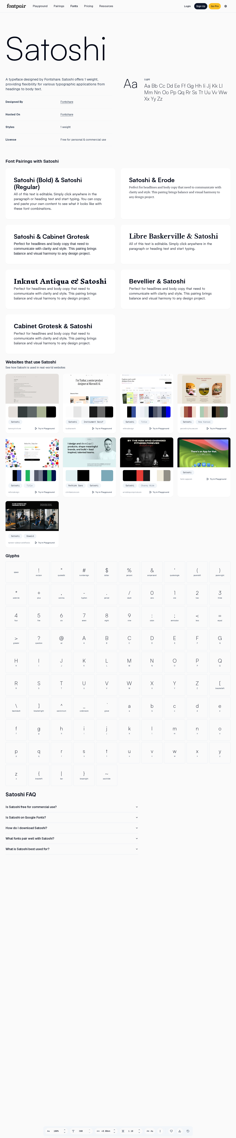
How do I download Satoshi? (26, 828)
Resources (106, 6)
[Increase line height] (139, 1129)
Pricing (88, 6)
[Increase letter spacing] (114, 1129)
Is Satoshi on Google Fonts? (26, 817)
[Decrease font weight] (89, 1132)
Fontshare (66, 102)
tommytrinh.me (14, 428)
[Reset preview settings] (188, 1131)
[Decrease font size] (64, 1132)
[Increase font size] (64, 1129)
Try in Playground (46, 428)
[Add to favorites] (171, 1131)
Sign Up (200, 6)
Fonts (74, 6)
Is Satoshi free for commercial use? (31, 807)
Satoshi (56, 48)
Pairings (59, 6)
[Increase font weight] (89, 1129)
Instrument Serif (93, 422)
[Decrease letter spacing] (114, 1132)
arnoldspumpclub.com (132, 492)
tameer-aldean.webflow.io (19, 542)
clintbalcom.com (72, 492)
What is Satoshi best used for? (27, 849)
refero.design (128, 428)
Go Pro (215, 6)
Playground (40, 6)
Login (187, 6)
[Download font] (179, 1131)
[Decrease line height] (139, 1132)
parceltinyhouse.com (189, 428)
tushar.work (71, 428)
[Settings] (225, 6)
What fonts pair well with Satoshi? (30, 838)
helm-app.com (186, 479)
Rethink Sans (75, 485)
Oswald (30, 536)
